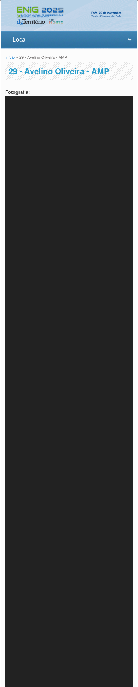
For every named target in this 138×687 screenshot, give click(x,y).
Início (10, 57)
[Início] (69, 27)
